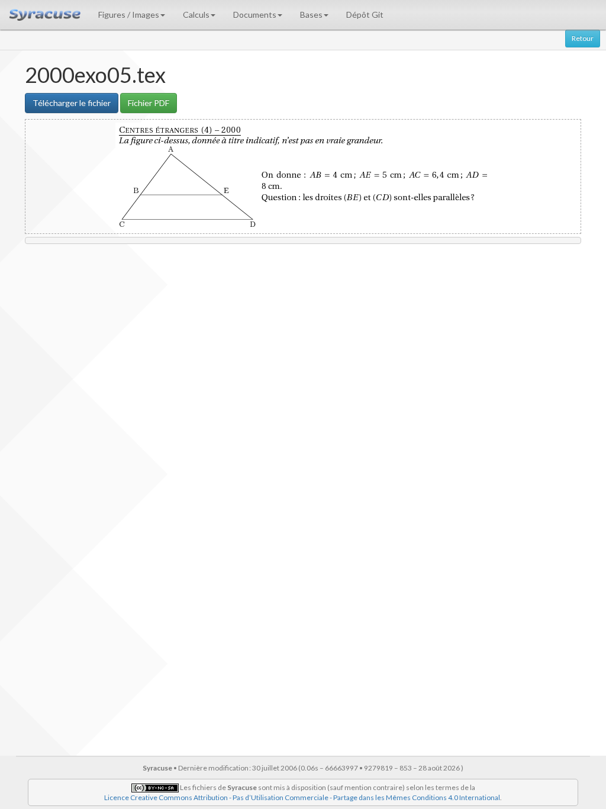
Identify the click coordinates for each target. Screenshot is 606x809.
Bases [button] (311, 14)
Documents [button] (254, 14)
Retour (583, 38)
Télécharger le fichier (72, 103)
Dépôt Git (364, 14)
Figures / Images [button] (128, 14)
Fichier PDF (148, 103)
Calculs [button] (196, 14)
